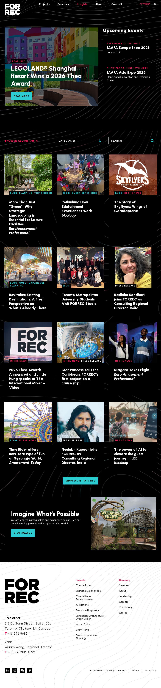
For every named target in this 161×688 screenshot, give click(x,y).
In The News (132, 193)
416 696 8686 (18, 633)
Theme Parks (83, 585)
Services (63, 4)
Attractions (82, 604)
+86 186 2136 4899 (21, 652)
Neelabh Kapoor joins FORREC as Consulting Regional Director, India (79, 456)
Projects (44, 4)
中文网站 (145, 4)
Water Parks (83, 624)
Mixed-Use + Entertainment (84, 598)
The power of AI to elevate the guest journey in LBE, (130, 456)
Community (125, 607)
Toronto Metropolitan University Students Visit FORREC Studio (80, 299)
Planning (26, 193)
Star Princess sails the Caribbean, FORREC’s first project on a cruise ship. (80, 376)
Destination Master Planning (87, 637)
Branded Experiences (88, 590)
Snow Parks (82, 629)
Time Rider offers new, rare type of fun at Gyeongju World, (26, 456)
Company (124, 579)
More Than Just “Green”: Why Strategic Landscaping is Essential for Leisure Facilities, (25, 217)
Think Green (43, 193)
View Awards (23, 533)
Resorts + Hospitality (87, 610)
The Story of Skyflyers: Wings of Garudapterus (130, 206)
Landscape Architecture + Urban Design (91, 617)
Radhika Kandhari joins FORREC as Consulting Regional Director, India (131, 301)
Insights (82, 4)
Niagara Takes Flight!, (132, 374)
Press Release (125, 285)
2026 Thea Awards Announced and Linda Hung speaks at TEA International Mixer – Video (27, 379)
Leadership (125, 596)
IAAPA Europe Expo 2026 (128, 47)
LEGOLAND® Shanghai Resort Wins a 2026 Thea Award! (46, 76)
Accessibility (150, 670)
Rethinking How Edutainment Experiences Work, (77, 208)
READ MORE (21, 96)
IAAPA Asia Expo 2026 (126, 72)
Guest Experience (84, 193)
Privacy (135, 670)
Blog (13, 193)
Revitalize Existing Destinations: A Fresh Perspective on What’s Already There (27, 301)
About (99, 4)
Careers (123, 601)
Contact (116, 4)
